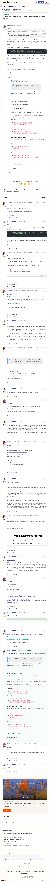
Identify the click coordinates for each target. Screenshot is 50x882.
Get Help (3, 6)
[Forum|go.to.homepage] (12, 2)
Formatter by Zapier (33, 856)
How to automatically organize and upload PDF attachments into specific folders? (18, 833)
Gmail (9, 172)
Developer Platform (19, 871)
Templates (41, 871)
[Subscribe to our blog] (27, 877)
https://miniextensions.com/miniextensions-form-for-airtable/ (21, 596)
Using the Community (9, 822)
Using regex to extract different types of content (12, 841)
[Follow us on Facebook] (22, 877)
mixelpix (9, 25)
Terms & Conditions (19, 866)
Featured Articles (7, 835)
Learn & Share (11, 6)
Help (12, 871)
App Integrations (25, 873)
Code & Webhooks (15, 9)
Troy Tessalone (10, 202)
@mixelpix (10, 205)
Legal (42, 880)
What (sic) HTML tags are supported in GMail (25, 39)
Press (26, 871)
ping (35, 41)
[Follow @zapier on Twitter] (30, 877)
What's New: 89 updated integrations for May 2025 (13, 837)
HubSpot (18, 859)
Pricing (7, 871)
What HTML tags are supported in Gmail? (16, 208)
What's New (21, 6)
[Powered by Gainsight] (25, 864)
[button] (41, 2)
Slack (13, 859)
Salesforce (40, 859)
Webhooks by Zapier (17, 856)
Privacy (46, 880)
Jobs (30, 871)
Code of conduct (8, 820)
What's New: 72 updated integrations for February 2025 (14, 839)
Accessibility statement (30, 866)
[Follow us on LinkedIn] (25, 877)
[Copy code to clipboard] (45, 50)
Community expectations (9, 824)
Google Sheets (6, 856)
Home (3, 9)
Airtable (24, 859)
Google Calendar (32, 859)
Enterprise (35, 871)
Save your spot (7, 810)
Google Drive (6, 859)
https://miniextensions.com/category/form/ (17, 452)
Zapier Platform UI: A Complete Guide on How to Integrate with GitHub (16, 845)
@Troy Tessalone (15, 80)
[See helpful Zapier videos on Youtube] (32, 877)
